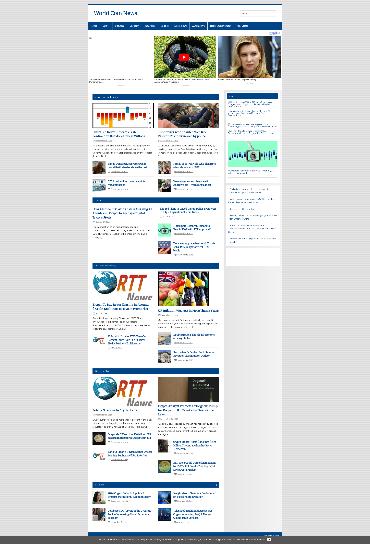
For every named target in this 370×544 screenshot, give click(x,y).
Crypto (106, 26)
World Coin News (115, 13)
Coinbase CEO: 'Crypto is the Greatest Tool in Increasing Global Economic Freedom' (129, 514)
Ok (269, 540)
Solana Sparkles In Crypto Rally (114, 410)
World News (180, 26)
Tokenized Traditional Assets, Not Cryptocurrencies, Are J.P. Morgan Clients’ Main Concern (192, 514)
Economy (134, 26)
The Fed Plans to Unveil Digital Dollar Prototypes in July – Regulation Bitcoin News (251, 132)
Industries (150, 26)
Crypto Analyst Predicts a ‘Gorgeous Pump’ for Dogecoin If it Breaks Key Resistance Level (188, 410)
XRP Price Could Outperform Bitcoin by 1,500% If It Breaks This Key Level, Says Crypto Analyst (194, 466)
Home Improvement (220, 26)
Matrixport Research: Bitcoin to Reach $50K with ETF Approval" (250, 171)
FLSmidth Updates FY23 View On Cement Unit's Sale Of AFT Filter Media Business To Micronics (127, 340)
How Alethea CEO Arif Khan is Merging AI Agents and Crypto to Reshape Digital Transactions (122, 213)
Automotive (198, 26)
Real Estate (242, 26)
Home (94, 26)
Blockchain (99, 485)
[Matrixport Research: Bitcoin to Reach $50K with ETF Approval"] (252, 166)
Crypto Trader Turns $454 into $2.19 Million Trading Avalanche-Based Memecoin (194, 445)
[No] (366, 540)
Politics (165, 26)
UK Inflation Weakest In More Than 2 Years (188, 310)
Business (119, 26)
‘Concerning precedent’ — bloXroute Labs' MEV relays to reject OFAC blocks (194, 247)
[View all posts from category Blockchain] (216, 485)
